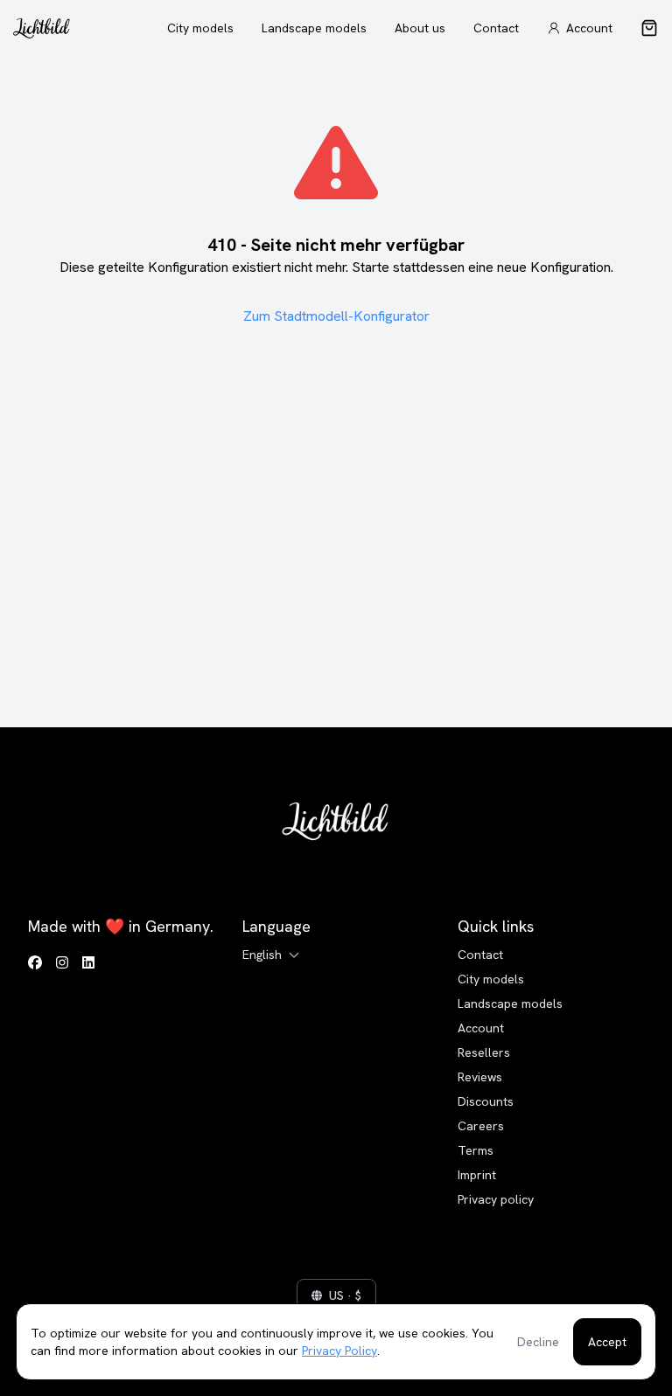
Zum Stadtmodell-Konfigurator (336, 316)
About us (420, 28)
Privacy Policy (339, 1350)
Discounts (486, 1101)
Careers (481, 1126)
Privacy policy (496, 1199)
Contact (496, 28)
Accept (607, 1342)
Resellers (484, 1052)
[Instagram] (62, 963)
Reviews (480, 1077)
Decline (538, 1342)
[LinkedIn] (88, 963)
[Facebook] (35, 963)
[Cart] (649, 28)
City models (200, 28)
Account (481, 1028)
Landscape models (314, 28)
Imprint (477, 1175)
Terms (476, 1150)
